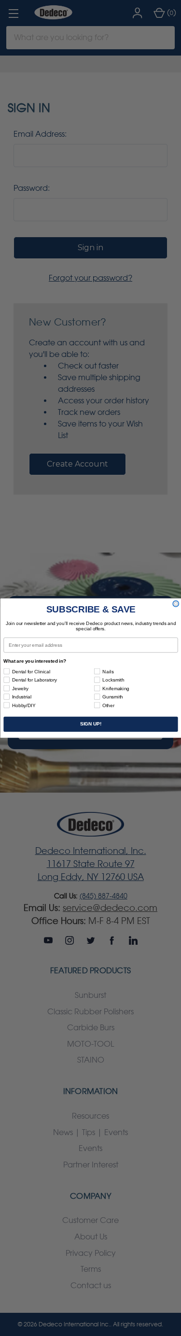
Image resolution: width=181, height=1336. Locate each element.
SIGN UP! (90, 724)
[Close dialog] (176, 604)
